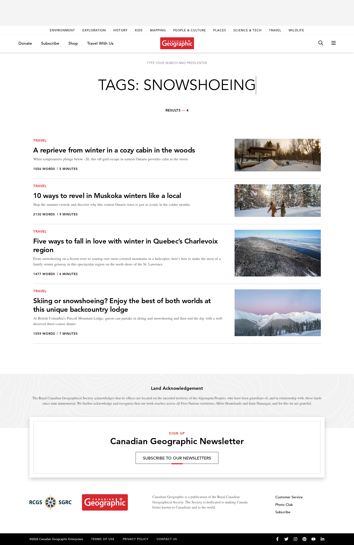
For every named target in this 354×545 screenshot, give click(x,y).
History (120, 30)
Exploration (94, 30)
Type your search (177, 63)
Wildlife (296, 30)
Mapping (158, 30)
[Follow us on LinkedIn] (322, 539)
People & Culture (189, 30)
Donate (25, 43)
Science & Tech (247, 30)
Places (219, 30)
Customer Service (289, 497)
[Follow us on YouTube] (313, 539)
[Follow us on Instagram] (295, 539)
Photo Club (284, 505)
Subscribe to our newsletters (177, 458)
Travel (275, 30)
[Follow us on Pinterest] (304, 539)
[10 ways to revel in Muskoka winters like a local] (177, 204)
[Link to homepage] (177, 43)
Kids (139, 30)
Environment (62, 30)
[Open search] (320, 43)
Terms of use (103, 539)
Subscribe (50, 43)
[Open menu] (333, 43)
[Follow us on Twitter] (286, 539)
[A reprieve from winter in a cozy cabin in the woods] (177, 159)
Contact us (167, 539)
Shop (73, 43)
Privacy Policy (136, 539)
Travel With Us (100, 43)
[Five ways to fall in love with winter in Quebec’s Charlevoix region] (177, 257)
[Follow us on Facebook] (277, 539)
